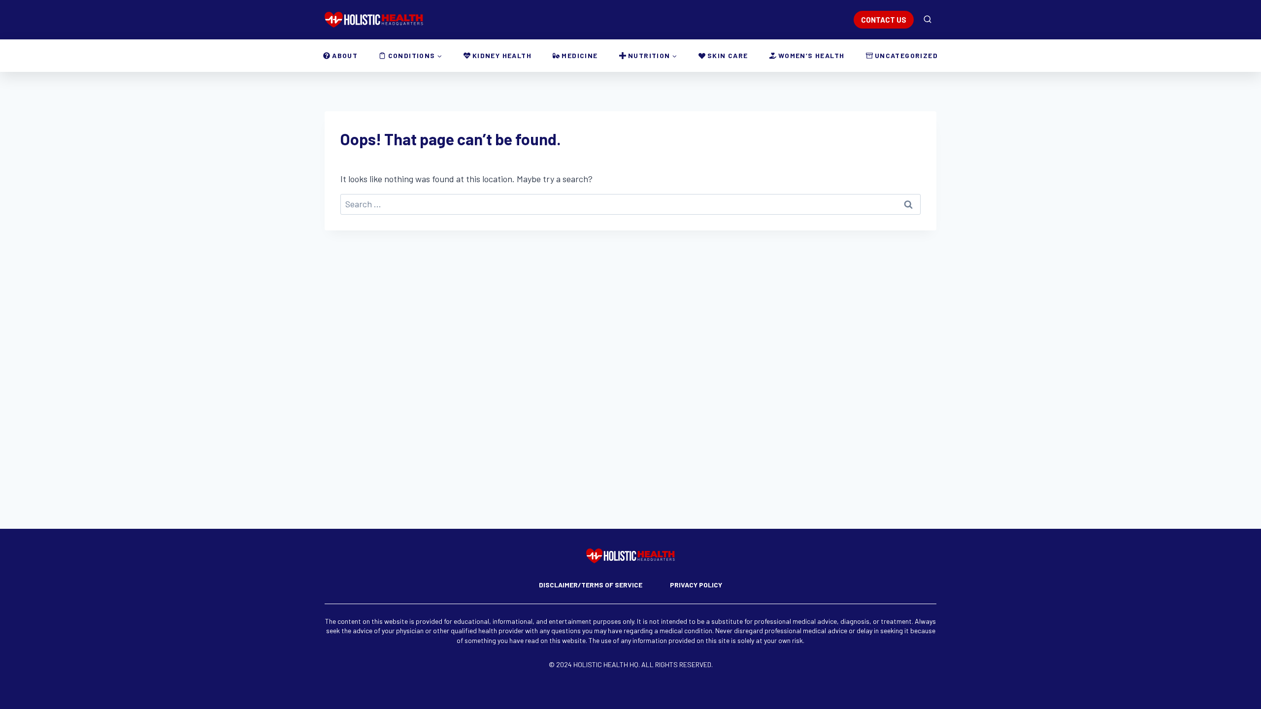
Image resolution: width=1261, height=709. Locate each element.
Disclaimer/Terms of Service (590, 584)
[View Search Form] (927, 20)
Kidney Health (501, 55)
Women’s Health (811, 55)
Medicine (579, 55)
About (345, 55)
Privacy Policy (696, 584)
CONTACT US (883, 19)
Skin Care (727, 55)
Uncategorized (906, 55)
